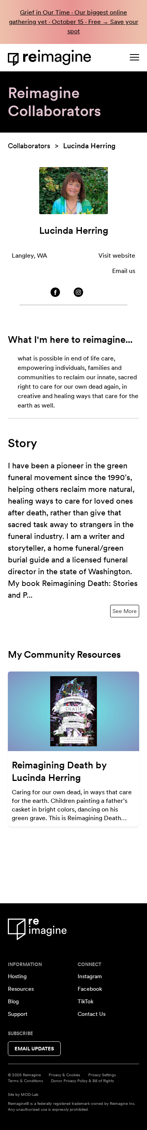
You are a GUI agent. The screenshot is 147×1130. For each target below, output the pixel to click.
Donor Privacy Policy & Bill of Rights (82, 1080)
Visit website (116, 255)
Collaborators (29, 146)
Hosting (17, 976)
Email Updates (34, 1049)
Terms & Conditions (25, 1080)
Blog (13, 1001)
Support (17, 1014)
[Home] (51, 58)
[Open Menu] (134, 57)
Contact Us (91, 1014)
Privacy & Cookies (64, 1074)
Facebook (90, 989)
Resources (21, 989)
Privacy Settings (102, 1074)
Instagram (90, 976)
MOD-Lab (29, 1094)
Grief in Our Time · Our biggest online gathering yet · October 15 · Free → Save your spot (73, 22)
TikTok (85, 1001)
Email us (123, 271)
